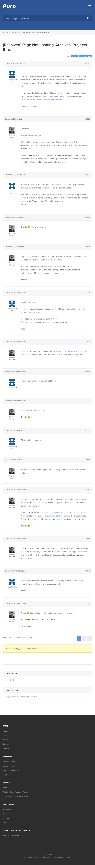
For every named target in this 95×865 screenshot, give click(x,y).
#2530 (87, 217)
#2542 (87, 571)
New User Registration (11, 770)
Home (5, 731)
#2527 (87, 175)
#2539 (87, 460)
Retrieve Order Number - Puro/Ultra (16, 792)
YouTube (6, 818)
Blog (5, 735)
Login (5, 775)
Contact (6, 744)
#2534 (87, 293)
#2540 (87, 489)
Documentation (9, 762)
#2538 (87, 430)
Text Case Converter (11, 836)
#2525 (87, 63)
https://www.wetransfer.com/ (75, 351)
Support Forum (9, 766)
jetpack (75, 56)
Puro (50, 855)
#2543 (87, 603)
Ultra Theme (15, 33)
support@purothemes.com (32, 410)
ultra (89, 56)
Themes (6, 788)
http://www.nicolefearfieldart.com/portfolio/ (44, 99)
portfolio (83, 56)
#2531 (88, 247)
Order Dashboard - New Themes (15, 796)
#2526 (87, 119)
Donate (6, 748)
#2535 (87, 342)
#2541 (88, 539)
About (5, 740)
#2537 (87, 401)
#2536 (87, 371)
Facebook (7, 810)
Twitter (5, 814)
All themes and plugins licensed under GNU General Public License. (47, 857)
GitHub (5, 822)
